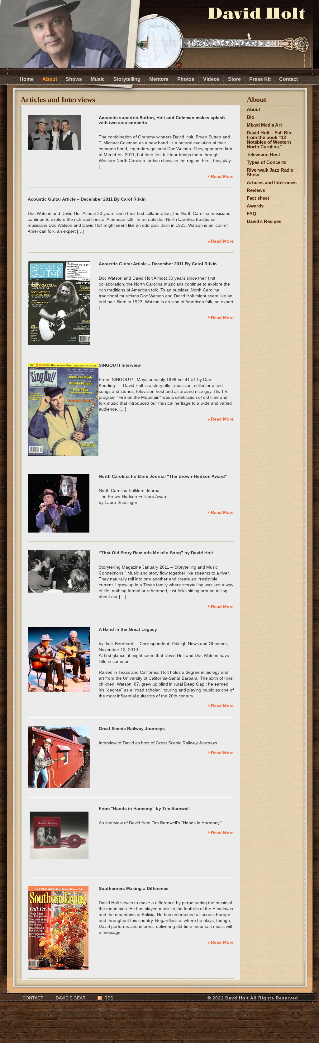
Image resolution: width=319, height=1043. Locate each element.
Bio (250, 117)
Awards (255, 205)
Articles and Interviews (272, 182)
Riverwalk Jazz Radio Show (270, 172)
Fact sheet (258, 198)
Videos (211, 79)
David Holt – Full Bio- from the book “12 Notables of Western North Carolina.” (270, 139)
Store (234, 79)
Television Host (263, 154)
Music (98, 79)
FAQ (251, 213)
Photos (185, 79)
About (49, 79)
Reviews (256, 190)
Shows (74, 79)
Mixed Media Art (264, 125)
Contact (288, 79)
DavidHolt (256, 13)
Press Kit (260, 79)
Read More (222, 176)
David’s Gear (71, 997)
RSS (108, 997)
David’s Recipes (264, 221)
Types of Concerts (266, 162)
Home (27, 79)
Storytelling (126, 79)
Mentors (159, 79)
